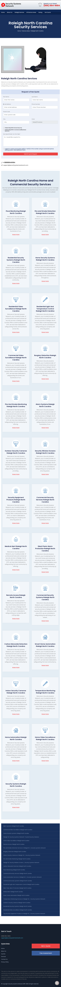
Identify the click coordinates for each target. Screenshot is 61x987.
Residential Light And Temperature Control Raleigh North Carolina (45, 308)
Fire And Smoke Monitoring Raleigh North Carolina (16, 405)
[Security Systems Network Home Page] (11, 4)
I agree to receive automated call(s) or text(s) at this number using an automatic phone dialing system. (29, 149)
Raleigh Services (19, 12)
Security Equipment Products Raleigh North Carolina (16, 499)
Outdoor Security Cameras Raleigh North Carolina (16, 452)
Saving (40, 12)
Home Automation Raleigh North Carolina (16, 738)
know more (15, 234)
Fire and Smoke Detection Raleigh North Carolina (45, 212)
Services (3, 956)
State (33, 119)
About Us (9, 12)
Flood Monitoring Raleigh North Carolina (16, 212)
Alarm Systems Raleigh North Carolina (45, 405)
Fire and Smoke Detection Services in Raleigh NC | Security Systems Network (24, 848)
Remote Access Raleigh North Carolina (15, 596)
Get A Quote (45, 946)
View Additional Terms (19, 150)
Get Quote (48, 12)
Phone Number (36, 104)
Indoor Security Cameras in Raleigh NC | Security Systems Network (21, 855)
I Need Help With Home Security (13, 127)
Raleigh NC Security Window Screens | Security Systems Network (21, 862)
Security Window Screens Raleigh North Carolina (45, 452)
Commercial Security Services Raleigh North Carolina (45, 499)
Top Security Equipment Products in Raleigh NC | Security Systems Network (24, 913)
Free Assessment (46, 953)
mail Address (7, 104)
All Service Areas (31, 12)
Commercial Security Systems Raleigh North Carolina (45, 597)
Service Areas (26, 31)
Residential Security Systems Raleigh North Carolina (16, 260)
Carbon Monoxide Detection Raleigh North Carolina (15, 645)
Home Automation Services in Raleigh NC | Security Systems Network (22, 877)
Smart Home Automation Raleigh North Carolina (45, 645)
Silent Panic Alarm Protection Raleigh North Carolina (45, 548)
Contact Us (4, 959)
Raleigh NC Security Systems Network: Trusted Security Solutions (21, 837)
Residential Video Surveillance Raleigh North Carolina (16, 308)
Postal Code (6, 111)
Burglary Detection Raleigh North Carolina (45, 356)
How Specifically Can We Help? (11, 134)
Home (3, 12)
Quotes (3, 954)
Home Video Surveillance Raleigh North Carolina (45, 738)
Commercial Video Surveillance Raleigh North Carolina (16, 357)
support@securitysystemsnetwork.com (15, 165)
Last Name (35, 97)
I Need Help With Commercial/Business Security (15, 130)
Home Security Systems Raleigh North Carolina (45, 259)
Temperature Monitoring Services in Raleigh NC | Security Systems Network (24, 899)
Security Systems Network (15, 984)
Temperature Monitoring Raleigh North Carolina (45, 692)
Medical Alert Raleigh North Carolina (16, 547)
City (4, 119)
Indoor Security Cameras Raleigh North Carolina (16, 692)
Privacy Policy (5, 962)
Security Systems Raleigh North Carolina (16, 785)
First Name (6, 97)
